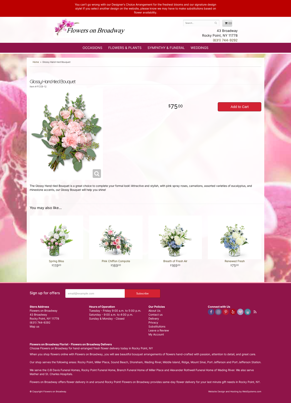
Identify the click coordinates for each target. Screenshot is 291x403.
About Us (154, 310)
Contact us (155, 314)
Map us (34, 326)
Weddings (199, 48)
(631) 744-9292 (225, 40)
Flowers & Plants (125, 48)
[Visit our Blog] (255, 312)
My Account (156, 334)
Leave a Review (158, 330)
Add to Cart (240, 107)
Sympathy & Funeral (166, 48)
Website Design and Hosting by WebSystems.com (234, 391)
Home (36, 62)
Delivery (153, 318)
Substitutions (156, 326)
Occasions (92, 48)
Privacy (153, 322)
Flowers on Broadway (90, 28)
